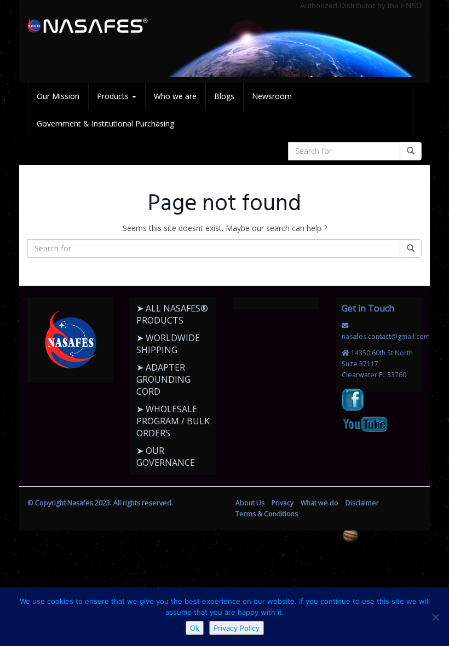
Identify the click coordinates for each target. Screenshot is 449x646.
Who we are (175, 96)
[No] (435, 617)
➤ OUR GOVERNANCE (165, 457)
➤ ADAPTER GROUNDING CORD (163, 379)
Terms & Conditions (266, 513)
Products (114, 96)
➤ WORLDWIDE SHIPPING (168, 344)
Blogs (224, 96)
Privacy (282, 502)
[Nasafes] (87, 25)
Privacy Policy (237, 628)
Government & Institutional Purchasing (105, 123)
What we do (319, 502)
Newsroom (272, 96)
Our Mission (58, 96)
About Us (249, 502)
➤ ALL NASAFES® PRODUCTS (172, 314)
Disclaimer (362, 502)
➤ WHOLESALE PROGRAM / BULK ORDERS (173, 421)
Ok (194, 628)
